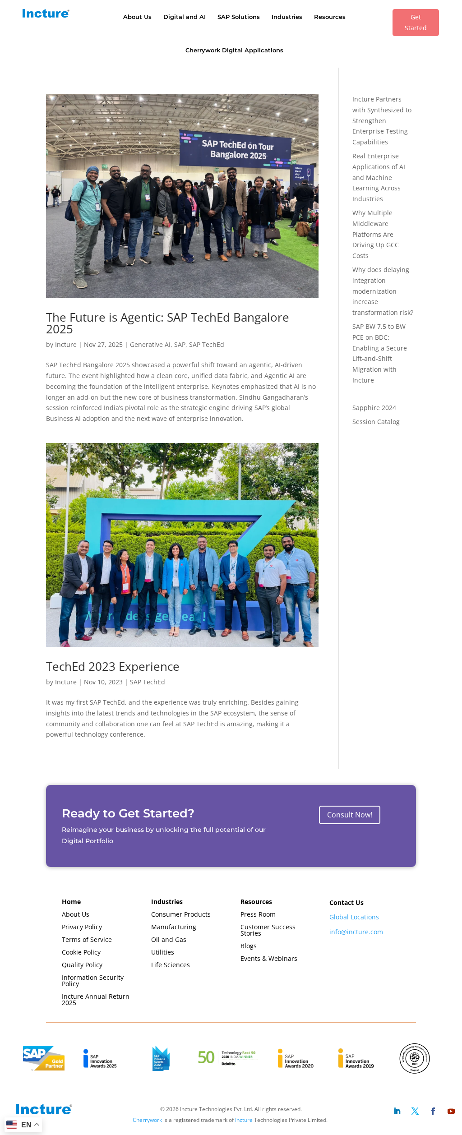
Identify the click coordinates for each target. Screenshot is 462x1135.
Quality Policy (82, 964)
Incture (66, 344)
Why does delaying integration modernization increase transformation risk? (382, 291)
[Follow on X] (415, 1111)
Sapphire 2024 (374, 407)
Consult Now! (349, 815)
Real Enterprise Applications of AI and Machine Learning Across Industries (378, 177)
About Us (137, 16)
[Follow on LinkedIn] (397, 1111)
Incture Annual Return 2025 (95, 999)
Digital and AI (184, 16)
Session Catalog (376, 421)
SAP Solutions (238, 16)
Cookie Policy (81, 952)
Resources (330, 16)
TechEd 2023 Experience (113, 666)
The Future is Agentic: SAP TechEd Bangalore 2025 (167, 323)
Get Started (416, 22)
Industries (287, 16)
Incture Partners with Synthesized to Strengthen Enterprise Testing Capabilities (381, 120)
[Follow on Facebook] (433, 1111)
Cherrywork (147, 1120)
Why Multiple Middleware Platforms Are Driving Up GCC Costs (375, 234)
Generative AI (150, 344)
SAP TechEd (206, 344)
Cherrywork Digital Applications (234, 50)
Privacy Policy (82, 927)
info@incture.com (356, 931)
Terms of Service (87, 939)
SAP (179, 344)
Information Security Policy (93, 980)
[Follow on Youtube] (451, 1111)
